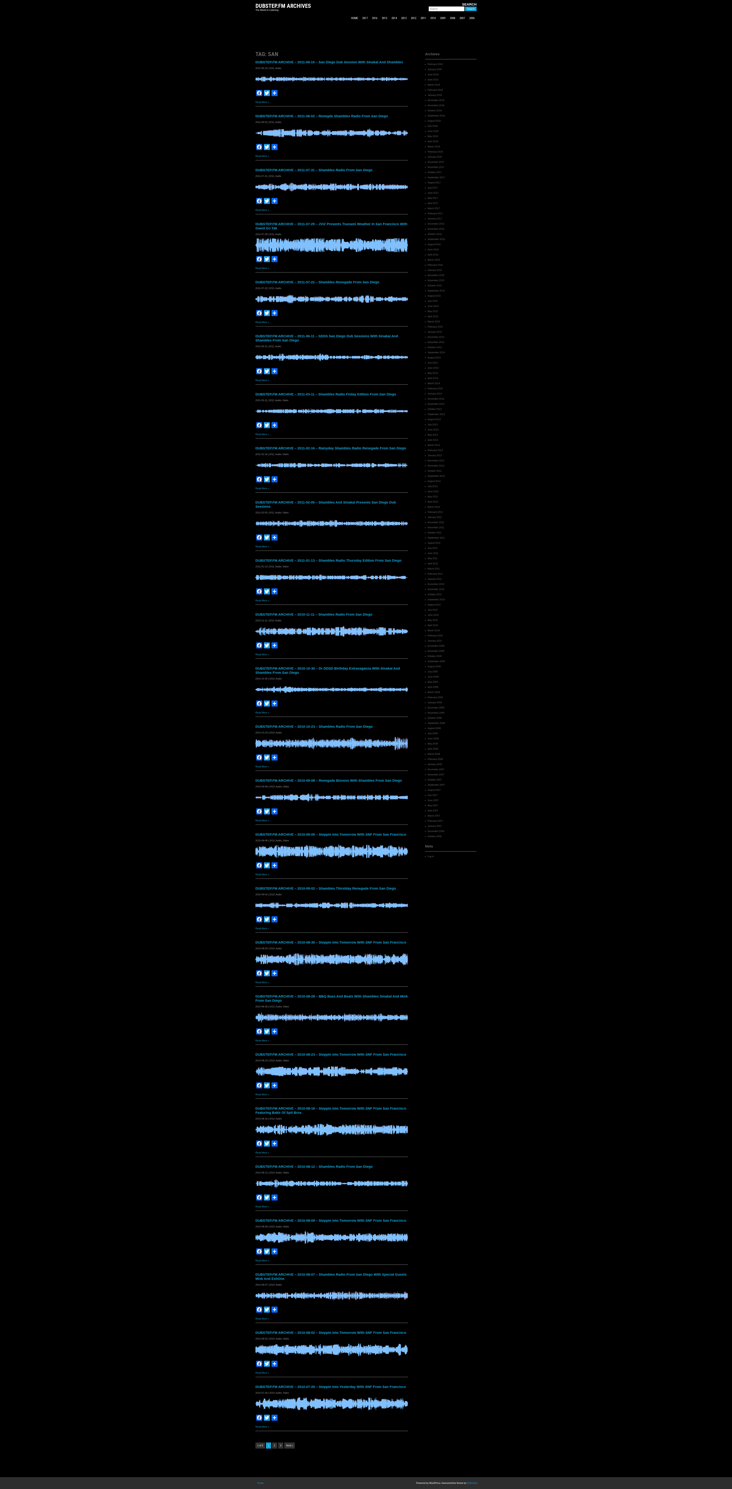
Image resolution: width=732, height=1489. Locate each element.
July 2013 (433, 424)
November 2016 (436, 229)
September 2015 (436, 290)
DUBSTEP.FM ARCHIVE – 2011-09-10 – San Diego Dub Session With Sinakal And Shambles (329, 62)
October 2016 (435, 234)
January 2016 (435, 270)
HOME (354, 18)
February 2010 (435, 635)
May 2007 (433, 805)
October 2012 (435, 471)
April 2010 (433, 625)
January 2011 (435, 579)
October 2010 (435, 594)
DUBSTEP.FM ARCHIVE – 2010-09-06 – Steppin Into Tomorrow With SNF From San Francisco (330, 834)
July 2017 (433, 187)
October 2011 (434, 532)
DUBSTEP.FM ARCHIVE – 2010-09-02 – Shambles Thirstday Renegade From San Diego (325, 888)
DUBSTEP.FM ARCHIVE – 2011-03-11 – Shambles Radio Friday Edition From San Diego (325, 394)
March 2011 (434, 568)
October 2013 (435, 409)
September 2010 (436, 599)
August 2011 (434, 543)
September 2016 (436, 239)
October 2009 (435, 656)
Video (285, 400)
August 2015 (434, 296)
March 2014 (434, 383)
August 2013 (434, 419)
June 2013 (433, 429)
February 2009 (435, 697)
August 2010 (434, 604)
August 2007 (434, 790)
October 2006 (435, 836)
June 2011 (433, 553)
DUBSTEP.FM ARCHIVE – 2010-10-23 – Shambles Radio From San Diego (314, 726)
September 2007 (436, 785)
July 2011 (432, 548)
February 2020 (435, 64)
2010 (433, 18)
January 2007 (435, 826)
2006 (472, 18)
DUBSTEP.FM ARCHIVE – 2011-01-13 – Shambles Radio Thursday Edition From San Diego (328, 560)
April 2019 (433, 79)
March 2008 (434, 754)
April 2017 (433, 203)
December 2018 (436, 100)
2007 (462, 18)
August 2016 (434, 244)
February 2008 (435, 759)
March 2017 (434, 208)
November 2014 (436, 342)
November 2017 (436, 167)
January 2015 (435, 332)
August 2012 (434, 481)
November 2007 (436, 774)
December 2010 (436, 584)
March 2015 (434, 321)
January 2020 (435, 69)
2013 (404, 18)
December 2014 (436, 337)
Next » (289, 1445)
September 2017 (436, 177)
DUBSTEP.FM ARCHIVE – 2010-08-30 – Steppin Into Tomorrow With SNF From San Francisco (330, 942)
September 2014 (436, 352)
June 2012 (433, 491)
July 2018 (433, 126)
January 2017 (435, 218)
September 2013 (436, 414)
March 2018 (434, 146)
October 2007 (435, 779)
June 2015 (433, 306)
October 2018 (435, 110)
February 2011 (435, 574)
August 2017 (434, 182)
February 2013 (435, 450)
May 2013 (433, 435)
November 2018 (436, 105)
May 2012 (433, 496)
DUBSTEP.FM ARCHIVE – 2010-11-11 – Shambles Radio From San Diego (313, 614)
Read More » (262, 102)
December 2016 (436, 223)
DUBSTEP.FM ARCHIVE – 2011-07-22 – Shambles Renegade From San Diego (317, 282)
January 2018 (435, 157)
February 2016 (435, 265)
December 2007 (436, 769)
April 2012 (433, 501)
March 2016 (434, 260)
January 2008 (435, 764)
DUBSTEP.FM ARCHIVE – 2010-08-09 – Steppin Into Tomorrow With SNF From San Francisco (330, 1220)
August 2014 (434, 357)
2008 (452, 18)
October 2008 (435, 718)
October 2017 (435, 172)
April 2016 (433, 254)
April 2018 (433, 141)
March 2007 (434, 815)
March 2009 (434, 692)
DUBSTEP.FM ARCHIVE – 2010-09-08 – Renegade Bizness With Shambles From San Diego (328, 780)
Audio (278, 68)
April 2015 (433, 316)
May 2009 (433, 682)
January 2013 (435, 455)
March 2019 (434, 85)
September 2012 (436, 476)
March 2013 (434, 445)
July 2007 (433, 795)
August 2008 (434, 728)
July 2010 (433, 610)
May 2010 (433, 620)
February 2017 (435, 213)
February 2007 (435, 821)
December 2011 (436, 522)
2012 (413, 18)
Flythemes (472, 1483)
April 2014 (433, 378)
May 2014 (433, 373)
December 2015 (436, 275)
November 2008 (436, 713)
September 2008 (436, 723)
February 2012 (435, 512)
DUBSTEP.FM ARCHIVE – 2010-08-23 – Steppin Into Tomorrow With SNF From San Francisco (330, 1054)
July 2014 (433, 362)
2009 (442, 18)
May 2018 (433, 136)
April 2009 (433, 687)
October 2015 (435, 285)
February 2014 (435, 388)
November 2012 (436, 465)
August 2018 (434, 121)
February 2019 (435, 90)
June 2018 (433, 131)
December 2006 (436, 831)
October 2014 (435, 347)
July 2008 (433, 733)
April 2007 (433, 810)
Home (260, 1483)
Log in (431, 856)
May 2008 (433, 743)
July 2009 (433, 671)
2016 (374, 18)
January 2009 (435, 702)
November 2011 (436, 527)
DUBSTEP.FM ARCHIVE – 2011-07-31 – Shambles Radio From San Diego (313, 170)
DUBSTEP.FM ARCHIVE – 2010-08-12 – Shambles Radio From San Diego (314, 1167)
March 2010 (434, 630)
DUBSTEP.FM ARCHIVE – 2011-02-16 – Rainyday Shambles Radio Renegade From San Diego (330, 448)
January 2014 (435, 393)
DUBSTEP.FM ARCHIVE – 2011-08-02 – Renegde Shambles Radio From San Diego (321, 116)
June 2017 (433, 193)
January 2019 (435, 95)
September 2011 (436, 537)
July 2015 (433, 301)
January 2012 (435, 517)
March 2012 (434, 507)
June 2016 (433, 249)
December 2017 (436, 162)
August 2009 (434, 666)
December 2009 (436, 646)
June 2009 (433, 676)
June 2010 (433, 615)
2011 (423, 18)
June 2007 (433, 800)
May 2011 (433, 558)
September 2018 (436, 115)
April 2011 (433, 563)
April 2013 (433, 440)
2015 (384, 18)
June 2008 (433, 738)
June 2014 (433, 368)
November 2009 (436, 651)
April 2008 (433, 749)
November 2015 (436, 280)
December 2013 (436, 399)
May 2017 (433, 198)
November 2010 (436, 589)
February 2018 (435, 151)
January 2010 (435, 640)
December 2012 (436, 460)
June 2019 (433, 74)
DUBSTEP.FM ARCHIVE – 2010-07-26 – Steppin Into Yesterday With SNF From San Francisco (330, 1387)
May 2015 (433, 311)
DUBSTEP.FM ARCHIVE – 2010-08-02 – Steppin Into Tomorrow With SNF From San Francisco (330, 1333)
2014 (394, 18)
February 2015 (435, 326)
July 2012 (433, 486)
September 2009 (436, 661)
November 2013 (436, 404)
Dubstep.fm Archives (283, 5)
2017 (365, 18)
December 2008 (436, 707)
